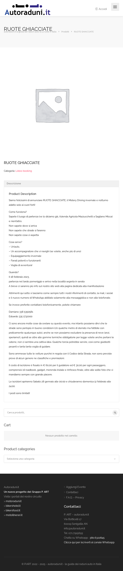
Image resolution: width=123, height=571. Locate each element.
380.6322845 (97, 537)
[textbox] (61, 459)
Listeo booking (24, 170)
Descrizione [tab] (14, 183)
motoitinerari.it (13, 515)
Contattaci (72, 492)
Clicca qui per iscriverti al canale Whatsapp (89, 542)
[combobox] (61, 459)
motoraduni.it (13, 501)
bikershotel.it (13, 505)
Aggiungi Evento (76, 486)
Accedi (102, 9)
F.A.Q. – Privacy (75, 497)
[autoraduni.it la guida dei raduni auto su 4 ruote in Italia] (27, 9)
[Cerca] (115, 412)
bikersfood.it (13, 510)
